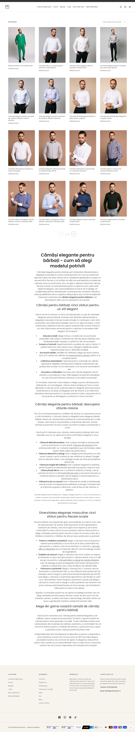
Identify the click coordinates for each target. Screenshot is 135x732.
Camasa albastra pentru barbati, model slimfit (82, 220)
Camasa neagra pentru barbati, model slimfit (112, 220)
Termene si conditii (46, 689)
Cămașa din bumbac (83, 445)
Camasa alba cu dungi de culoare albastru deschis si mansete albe (52, 220)
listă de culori (72, 473)
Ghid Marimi (43, 686)
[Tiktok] (75, 717)
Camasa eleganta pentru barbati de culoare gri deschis (113, 67)
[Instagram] (65, 717)
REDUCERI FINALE (92, 7)
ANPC (41, 693)
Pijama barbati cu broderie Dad (20, 66)
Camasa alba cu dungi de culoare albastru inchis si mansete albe (21, 220)
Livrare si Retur (44, 703)
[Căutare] (125, 7)
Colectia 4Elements (44, 7)
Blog (40, 699)
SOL (40, 696)
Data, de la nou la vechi (112, 22)
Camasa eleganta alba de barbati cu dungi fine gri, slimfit (52, 170)
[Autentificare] (121, 7)
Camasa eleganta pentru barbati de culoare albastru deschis (52, 117)
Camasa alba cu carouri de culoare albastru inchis (110, 170)
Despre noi (43, 682)
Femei (55, 7)
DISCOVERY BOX (78, 7)
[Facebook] (59, 717)
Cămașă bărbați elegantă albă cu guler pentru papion (82, 117)
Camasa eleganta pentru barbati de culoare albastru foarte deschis (21, 118)
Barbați (62, 7)
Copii (69, 7)
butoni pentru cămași (79, 355)
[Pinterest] (70, 717)
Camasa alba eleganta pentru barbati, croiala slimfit (81, 67)
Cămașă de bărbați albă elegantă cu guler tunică (113, 117)
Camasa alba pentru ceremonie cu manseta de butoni (81, 170)
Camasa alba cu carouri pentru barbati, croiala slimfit (51, 67)
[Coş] (130, 7)
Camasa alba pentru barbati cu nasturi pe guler (20, 170)
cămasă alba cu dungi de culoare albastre (79, 560)
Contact (42, 679)
